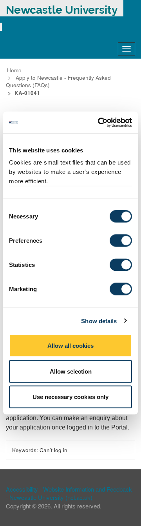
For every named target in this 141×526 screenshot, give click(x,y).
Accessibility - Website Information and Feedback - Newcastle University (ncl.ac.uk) (69, 493)
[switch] (121, 240)
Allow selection (71, 371)
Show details (99, 320)
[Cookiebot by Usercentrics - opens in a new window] (99, 123)
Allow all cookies (70, 345)
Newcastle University (62, 10)
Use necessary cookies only (70, 397)
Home (14, 70)
